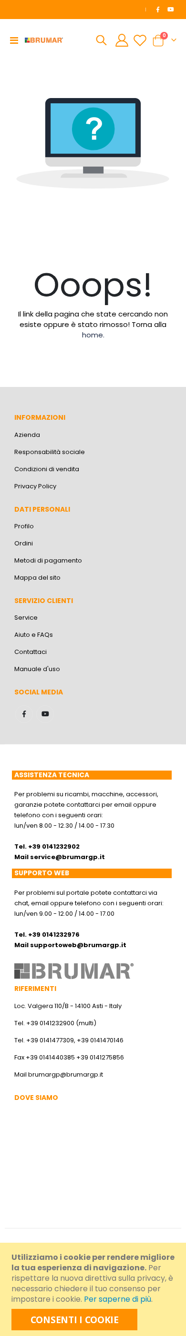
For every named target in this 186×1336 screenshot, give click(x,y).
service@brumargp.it (67, 856)
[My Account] (122, 40)
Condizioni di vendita (46, 469)
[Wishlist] (139, 40)
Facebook (24, 714)
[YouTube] (170, 9)
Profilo (24, 526)
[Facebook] (158, 9)
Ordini (23, 543)
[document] (94, 1289)
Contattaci (30, 651)
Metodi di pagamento (48, 560)
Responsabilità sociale (49, 451)
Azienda (27, 434)
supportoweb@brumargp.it (78, 945)
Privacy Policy (35, 486)
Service (26, 617)
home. (93, 335)
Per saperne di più (117, 1299)
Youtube (45, 714)
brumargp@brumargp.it (65, 1074)
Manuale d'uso (37, 668)
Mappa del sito (37, 577)
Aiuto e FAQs (33, 634)
